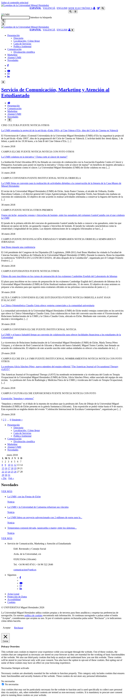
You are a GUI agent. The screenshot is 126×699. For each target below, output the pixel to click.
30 (6, 475)
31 (9, 475)
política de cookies (33, 615)
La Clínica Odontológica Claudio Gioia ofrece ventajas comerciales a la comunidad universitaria (47, 305)
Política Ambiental (22, 46)
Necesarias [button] (6, 668)
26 (15, 471)
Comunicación (14, 49)
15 (3, 468)
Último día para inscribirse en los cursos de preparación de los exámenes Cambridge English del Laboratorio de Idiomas (59, 276)
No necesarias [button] (8, 681)
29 (3, 475)
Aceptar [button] (6, 627)
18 (12, 468)
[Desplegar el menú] (75, 11)
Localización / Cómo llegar (27, 41)
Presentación (13, 35)
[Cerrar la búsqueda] (3, 24)
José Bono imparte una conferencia (18, 247)
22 (3, 471)
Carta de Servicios (22, 43)
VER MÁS (6, 491)
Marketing (12, 54)
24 (9, 471)
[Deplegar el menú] (9, 119)
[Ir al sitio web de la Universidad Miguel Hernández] (25, 5)
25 (12, 471)
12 (15, 465)
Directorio (18, 38)
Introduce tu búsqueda (41, 17)
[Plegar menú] (72, 30)
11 (12, 465)
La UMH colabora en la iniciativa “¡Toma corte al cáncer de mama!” (34, 157)
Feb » (11, 478)
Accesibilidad (14, 599)
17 (9, 468)
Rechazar (18, 627)
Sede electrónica (80, 8)
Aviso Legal (13, 594)
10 (9, 465)
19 (15, 468)
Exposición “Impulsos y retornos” (17, 398)
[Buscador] (102, 8)
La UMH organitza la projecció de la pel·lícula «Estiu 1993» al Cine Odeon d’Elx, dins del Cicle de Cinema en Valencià (59, 130)
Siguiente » (17, 419)
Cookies (11, 602)
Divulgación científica (24, 52)
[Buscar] (3, 20)
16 (6, 468)
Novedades (12, 60)
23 (6, 471)
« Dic (4, 478)
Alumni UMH (14, 57)
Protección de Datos (17, 596)
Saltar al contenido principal (14, 2)
